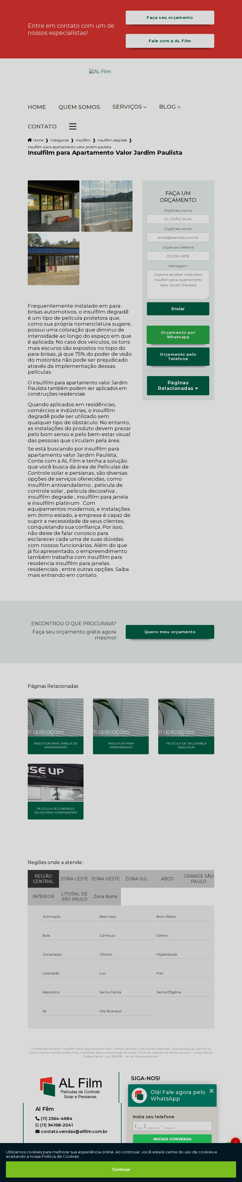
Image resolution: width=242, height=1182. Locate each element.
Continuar (121, 1169)
